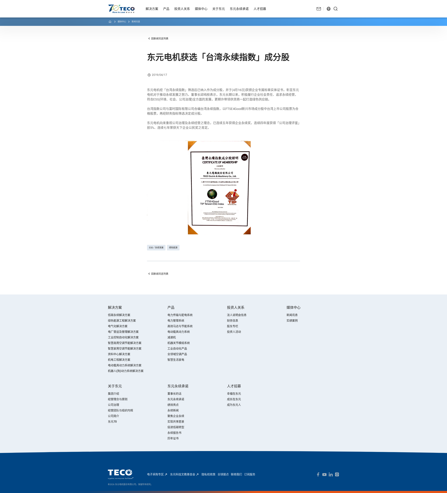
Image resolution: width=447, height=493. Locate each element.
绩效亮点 (173, 404)
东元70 (112, 421)
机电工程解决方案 (119, 359)
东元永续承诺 (175, 399)
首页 (110, 6)
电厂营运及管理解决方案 (123, 331)
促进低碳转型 (175, 427)
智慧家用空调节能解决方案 (124, 348)
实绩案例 (292, 320)
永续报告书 (174, 432)
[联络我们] (318, 8)
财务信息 (232, 320)
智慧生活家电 (175, 359)
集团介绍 (113, 393)
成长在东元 (234, 399)
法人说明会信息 (237, 315)
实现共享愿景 (175, 421)
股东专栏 (232, 326)
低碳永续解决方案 (119, 315)
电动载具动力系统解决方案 (124, 365)
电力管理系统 (175, 320)
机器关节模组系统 (178, 343)
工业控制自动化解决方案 (123, 337)
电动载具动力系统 (178, 331)
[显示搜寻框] (335, 8)
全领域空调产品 (177, 354)
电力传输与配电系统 (180, 315)
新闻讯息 (136, 21)
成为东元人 (234, 404)
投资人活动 (234, 331)
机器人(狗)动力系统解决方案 (126, 371)
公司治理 (113, 404)
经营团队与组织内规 (120, 410)
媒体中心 (122, 21)
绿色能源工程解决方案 (122, 320)
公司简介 (113, 416)
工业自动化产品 (177, 348)
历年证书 (173, 438)
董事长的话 (174, 393)
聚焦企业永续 (175, 416)
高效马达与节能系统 (180, 326)
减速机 (171, 337)
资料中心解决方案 (119, 354)
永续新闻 (173, 410)
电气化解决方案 (117, 326)
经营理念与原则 (117, 399)
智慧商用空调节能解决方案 (124, 343)
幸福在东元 (234, 393)
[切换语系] (328, 8)
